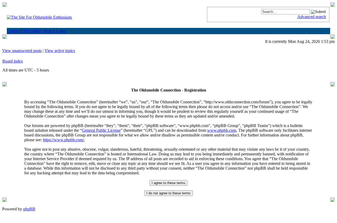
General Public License (101, 130)
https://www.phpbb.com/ (63, 140)
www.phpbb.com (221, 130)
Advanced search (311, 16)
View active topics (59, 50)
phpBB (29, 209)
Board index (12, 61)
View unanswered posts (22, 50)
